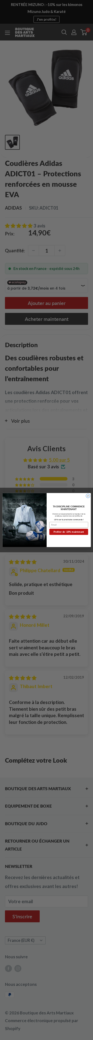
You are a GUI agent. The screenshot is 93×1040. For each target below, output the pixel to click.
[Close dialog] (88, 496)
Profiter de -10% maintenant (69, 532)
